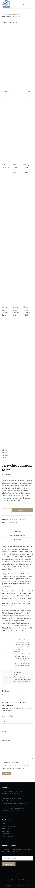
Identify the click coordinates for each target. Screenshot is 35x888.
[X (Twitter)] (15, 879)
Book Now (22, 510)
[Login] (23, 4)
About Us (5, 829)
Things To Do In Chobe (18, 520)
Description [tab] (17, 531)
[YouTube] (23, 879)
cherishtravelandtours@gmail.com (14, 803)
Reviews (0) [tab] (17, 539)
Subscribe (8, 864)
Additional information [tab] (17, 535)
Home (4, 824)
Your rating (4, 716)
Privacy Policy (16, 762)
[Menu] (32, 4)
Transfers (5, 834)
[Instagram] (19, 879)
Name (4, 721)
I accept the (12, 762)
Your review (6, 741)
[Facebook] (12, 879)
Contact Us (6, 831)
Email (4, 731)
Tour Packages (11, 522)
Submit (6, 773)
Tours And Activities (9, 826)
